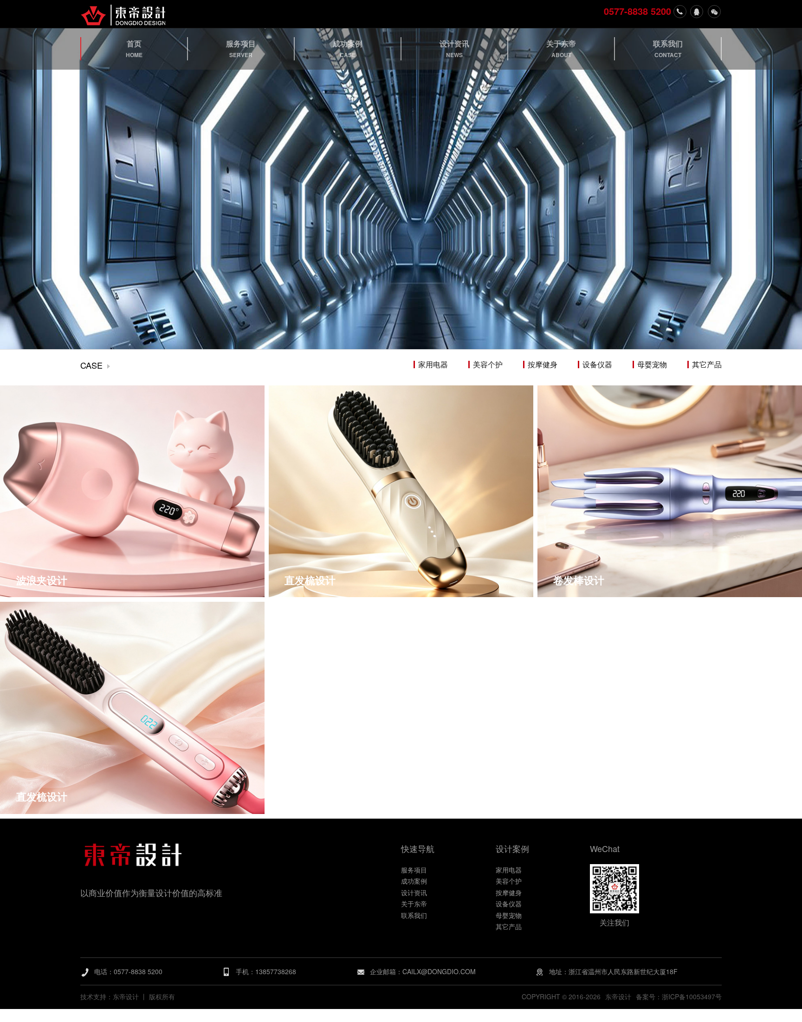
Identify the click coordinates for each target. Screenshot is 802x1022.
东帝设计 (618, 996)
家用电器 (433, 364)
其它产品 (707, 364)
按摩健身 (542, 364)
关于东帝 (414, 903)
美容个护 (488, 364)
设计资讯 (414, 892)
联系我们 (414, 915)
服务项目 (414, 869)
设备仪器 (597, 364)
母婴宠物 (652, 364)
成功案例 (414, 880)
